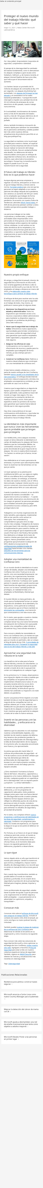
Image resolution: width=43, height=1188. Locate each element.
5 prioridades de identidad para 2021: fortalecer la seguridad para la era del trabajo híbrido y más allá (21, 644)
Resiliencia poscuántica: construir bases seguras (20, 983)
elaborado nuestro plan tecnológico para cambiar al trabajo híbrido (20, 292)
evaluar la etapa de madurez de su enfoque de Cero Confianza (21, 928)
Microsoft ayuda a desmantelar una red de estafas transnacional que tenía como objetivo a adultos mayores (21, 1024)
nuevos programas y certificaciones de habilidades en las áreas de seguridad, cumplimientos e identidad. (21, 818)
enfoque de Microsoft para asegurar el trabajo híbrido (21, 914)
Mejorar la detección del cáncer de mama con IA (21, 1010)
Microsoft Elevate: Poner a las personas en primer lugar (20, 1038)
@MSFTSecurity (26, 954)
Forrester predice (16, 187)
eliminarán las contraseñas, (14, 610)
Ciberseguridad (14, 963)
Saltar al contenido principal (10, 1)
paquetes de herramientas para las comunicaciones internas (17, 551)
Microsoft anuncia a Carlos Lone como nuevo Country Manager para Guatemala (21, 995)
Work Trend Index (28, 202)
